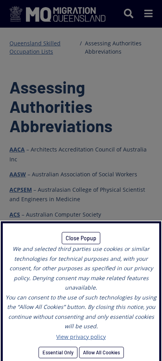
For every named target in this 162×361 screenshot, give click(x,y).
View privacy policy (81, 336)
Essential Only (58, 352)
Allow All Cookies (101, 352)
